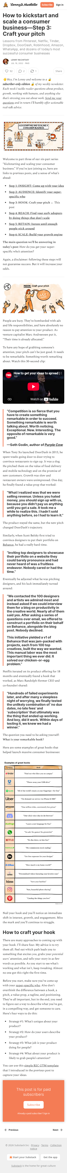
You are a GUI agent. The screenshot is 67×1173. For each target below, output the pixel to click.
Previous (13, 1129)
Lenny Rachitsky (20, 60)
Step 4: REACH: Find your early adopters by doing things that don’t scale (35, 215)
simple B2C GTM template (41, 1065)
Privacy (35, 1145)
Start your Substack (24, 1157)
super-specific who (28, 985)
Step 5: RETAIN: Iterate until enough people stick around (33, 226)
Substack (16, 1165)
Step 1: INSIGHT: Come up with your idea (36, 186)
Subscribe (47, 4)
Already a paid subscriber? (34, 1113)
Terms (44, 1145)
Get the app (50, 1157)
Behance (8, 545)
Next (55, 1129)
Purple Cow (54, 445)
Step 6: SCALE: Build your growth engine (36, 234)
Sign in (60, 4)
